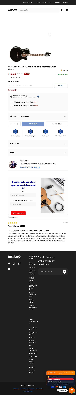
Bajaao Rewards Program (31, 361)
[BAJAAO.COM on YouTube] (9, 269)
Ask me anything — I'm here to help (60, 384)
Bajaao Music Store (32, 328)
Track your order (27, 2)
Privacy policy (23, 388)
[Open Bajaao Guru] (72, 390)
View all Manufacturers (33, 263)
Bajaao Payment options (31, 300)
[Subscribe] (64, 272)
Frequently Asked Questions (31, 272)
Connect (65, 2)
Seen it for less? (62, 74)
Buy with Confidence (32, 341)
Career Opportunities (32, 349)
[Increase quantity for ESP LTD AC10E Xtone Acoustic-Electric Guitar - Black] (18, 124)
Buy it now (57, 124)
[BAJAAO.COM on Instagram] (19, 263)
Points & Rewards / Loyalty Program (31, 279)
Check (61, 86)
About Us (31, 337)
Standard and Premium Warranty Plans (32, 287)
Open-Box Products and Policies (32, 307)
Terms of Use (32, 356)
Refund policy (16, 388)
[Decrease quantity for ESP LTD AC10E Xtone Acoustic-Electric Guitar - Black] (11, 124)
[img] (12, 223)
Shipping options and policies (32, 294)
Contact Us (31, 267)
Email (38, 167)
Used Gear (57, 2)
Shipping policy (39, 388)
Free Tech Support (31, 371)
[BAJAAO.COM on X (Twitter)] (14, 263)
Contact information (28, 391)
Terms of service (31, 388)
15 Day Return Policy (33, 333)
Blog (29, 345)
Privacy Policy (32, 353)
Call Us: (43, 2)
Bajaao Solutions (31, 366)
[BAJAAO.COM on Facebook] (9, 263)
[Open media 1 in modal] (49, 35)
